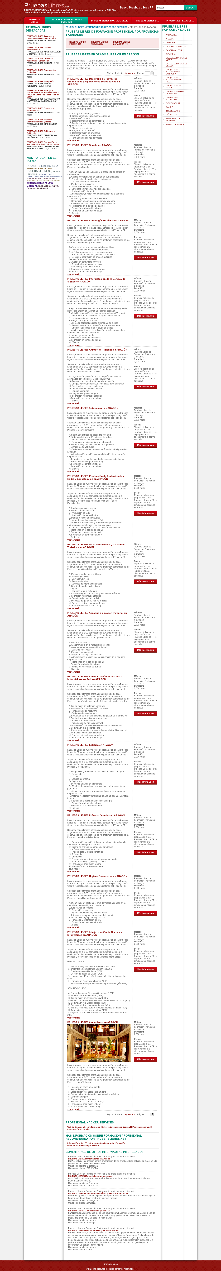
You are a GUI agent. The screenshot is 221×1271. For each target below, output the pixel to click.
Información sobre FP (77, 1143)
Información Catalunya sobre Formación (107, 1143)
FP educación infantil (141, 1127)
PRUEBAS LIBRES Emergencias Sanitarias (41, 71)
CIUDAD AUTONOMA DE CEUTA (176, 59)
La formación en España (78, 1129)
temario (75, 140)
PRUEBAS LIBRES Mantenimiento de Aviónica (89, 1159)
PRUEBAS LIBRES (34, 20)
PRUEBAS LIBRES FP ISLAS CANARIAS (43, 180)
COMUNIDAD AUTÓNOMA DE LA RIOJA (174, 80)
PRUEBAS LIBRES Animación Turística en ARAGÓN (97, 349)
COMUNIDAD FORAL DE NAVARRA (175, 92)
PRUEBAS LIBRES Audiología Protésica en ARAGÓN (97, 220)
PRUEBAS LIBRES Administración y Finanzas (89, 1211)
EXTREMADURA (173, 103)
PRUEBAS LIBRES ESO (147, 21)
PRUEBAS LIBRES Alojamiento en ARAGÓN (92, 1022)
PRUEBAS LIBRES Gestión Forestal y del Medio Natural (93, 1230)
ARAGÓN (170, 39)
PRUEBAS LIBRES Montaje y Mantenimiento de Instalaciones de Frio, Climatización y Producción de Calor (43, 94)
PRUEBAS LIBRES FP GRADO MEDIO (109, 21)
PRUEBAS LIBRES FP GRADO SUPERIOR (66, 20)
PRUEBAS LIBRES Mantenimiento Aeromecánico (90, 1176)
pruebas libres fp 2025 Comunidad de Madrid (43, 187)
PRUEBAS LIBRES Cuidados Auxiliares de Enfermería (40, 60)
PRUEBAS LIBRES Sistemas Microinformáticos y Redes (39, 121)
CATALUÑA (170, 54)
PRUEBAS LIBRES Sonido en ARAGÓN (89, 145)
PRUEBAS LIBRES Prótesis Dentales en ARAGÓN (96, 815)
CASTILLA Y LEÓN (174, 50)
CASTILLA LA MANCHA (176, 46)
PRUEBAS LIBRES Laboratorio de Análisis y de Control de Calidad (98, 1193)
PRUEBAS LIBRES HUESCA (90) (77, 43)
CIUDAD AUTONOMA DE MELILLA (176, 65)
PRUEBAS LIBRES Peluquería (40, 82)
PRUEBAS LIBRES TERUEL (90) (99, 43)
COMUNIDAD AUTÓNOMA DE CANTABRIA (173, 72)
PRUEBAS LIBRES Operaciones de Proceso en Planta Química (44, 175)
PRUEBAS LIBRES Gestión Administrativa (39, 49)
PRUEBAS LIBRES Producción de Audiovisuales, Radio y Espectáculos (43, 143)
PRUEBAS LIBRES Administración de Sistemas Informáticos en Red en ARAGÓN (94, 678)
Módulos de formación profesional (83, 1146)
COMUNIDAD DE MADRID (173, 87)
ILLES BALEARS (173, 111)
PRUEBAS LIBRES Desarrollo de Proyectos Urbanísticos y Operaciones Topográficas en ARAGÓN (93, 81)
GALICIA (169, 107)
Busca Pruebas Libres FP (137, 7)
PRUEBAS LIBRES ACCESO (180, 21)
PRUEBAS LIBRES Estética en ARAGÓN (90, 744)
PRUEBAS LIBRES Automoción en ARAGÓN (92, 408)
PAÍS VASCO (171, 115)
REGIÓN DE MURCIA (175, 124)
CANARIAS (170, 43)
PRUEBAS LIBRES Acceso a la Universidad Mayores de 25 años (41, 37)
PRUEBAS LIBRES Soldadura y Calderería (41, 132)
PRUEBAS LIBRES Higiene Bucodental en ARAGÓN (97, 876)
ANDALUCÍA (171, 35)
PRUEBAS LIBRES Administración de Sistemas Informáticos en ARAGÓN (94, 933)
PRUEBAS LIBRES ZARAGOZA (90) (121, 43)
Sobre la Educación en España (116, 1127)
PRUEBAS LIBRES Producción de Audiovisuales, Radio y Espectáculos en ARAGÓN (95, 477)
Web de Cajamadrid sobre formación (83, 1127)
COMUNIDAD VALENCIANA (171, 98)
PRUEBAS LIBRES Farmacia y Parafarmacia (40, 109)
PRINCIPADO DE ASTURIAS (173, 119)
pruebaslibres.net (96, 1269)
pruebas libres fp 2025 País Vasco (42, 178)
